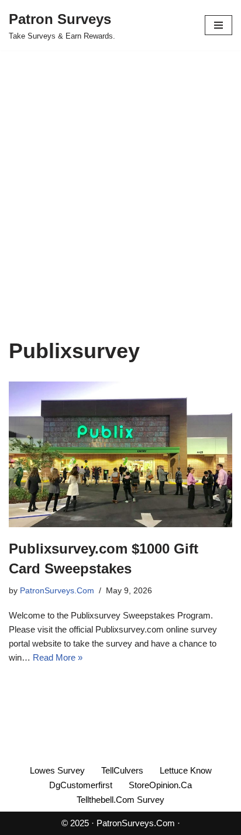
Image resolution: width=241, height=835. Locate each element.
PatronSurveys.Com (57, 590)
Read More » (57, 657)
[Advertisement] (120, 211)
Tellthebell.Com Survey (120, 800)
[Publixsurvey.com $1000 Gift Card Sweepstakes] (120, 455)
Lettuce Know (186, 770)
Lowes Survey (57, 770)
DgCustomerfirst (80, 785)
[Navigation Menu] (218, 25)
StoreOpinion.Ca (160, 785)
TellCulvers (122, 770)
